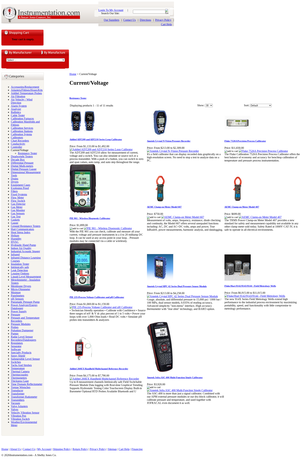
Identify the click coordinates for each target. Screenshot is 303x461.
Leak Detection (19, 270)
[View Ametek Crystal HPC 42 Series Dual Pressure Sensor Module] (182, 296)
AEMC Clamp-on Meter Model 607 (164, 207)
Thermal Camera (20, 371)
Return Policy (80, 449)
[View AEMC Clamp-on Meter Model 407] (260, 217)
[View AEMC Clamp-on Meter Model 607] (182, 217)
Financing (137, 449)
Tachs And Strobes (21, 365)
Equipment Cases (20, 184)
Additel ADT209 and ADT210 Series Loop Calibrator (96, 139)
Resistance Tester (27, 153)
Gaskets (15, 219)
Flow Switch (18, 200)
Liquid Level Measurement (26, 276)
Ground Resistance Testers (25, 226)
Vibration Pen (18, 415)
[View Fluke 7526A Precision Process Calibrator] (263, 151)
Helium (15, 235)
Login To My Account (110, 10)
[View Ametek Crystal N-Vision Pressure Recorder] (173, 151)
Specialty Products (21, 352)
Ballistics (16, 112)
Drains (14, 178)
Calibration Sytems (21, 134)
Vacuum (15, 403)
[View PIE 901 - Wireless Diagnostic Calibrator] (108, 228)
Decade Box (18, 159)
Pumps (14, 333)
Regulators (17, 343)
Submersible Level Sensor (25, 358)
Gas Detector (18, 203)
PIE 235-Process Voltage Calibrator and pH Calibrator (97, 297)
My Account (44, 449)
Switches (16, 362)
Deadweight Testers (22, 156)
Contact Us (129, 19)
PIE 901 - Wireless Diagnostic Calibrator (90, 218)
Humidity (16, 238)
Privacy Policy (163, 19)
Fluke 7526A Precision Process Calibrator (245, 141)
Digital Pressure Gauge (23, 169)
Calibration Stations (22, 131)
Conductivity (18, 143)
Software (16, 349)
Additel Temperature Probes (26, 93)
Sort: (246, 105)
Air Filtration (18, 96)
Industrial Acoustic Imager (25, 251)
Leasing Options (20, 273)
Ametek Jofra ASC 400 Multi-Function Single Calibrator (175, 377)
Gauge (14, 222)
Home (72, 74)
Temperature (18, 368)
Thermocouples (19, 374)
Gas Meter (16, 207)
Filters (14, 191)
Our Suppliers (111, 19)
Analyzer (16, 109)
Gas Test (16, 216)
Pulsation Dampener (22, 330)
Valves (14, 409)
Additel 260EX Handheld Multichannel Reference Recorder (99, 368)
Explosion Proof (20, 188)
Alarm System (19, 105)
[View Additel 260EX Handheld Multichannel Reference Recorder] (104, 378)
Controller (16, 146)
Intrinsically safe (20, 267)
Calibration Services (22, 127)
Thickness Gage (20, 380)
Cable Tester (18, 115)
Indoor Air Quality (21, 248)
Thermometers (19, 377)
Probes (14, 327)
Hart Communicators (22, 229)
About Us (15, 449)
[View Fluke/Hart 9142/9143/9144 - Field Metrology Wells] (254, 295)
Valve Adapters (19, 406)
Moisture (16, 292)
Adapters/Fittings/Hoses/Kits (27, 90)
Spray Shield (18, 355)
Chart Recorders (20, 140)
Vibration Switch (20, 418)
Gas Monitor (18, 210)
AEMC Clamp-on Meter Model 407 (241, 207)
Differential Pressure (22, 162)
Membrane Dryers (21, 286)
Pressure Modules (21, 324)
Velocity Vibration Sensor (25, 412)
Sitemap (112, 449)
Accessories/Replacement (25, 86)
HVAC (15, 241)
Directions (145, 19)
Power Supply (19, 311)
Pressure (15, 314)
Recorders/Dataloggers (23, 339)
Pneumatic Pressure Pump (25, 301)
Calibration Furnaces (22, 118)
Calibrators (17, 137)
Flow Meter (17, 197)
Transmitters (17, 399)
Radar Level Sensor (22, 336)
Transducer (17, 390)
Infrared (15, 254)
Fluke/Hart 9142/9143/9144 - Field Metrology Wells (250, 286)
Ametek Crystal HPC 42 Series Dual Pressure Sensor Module (177, 286)
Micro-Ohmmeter (20, 289)
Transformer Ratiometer (24, 396)
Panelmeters (17, 295)
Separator (16, 346)
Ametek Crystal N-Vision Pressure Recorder (168, 141)
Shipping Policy (62, 449)
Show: (200, 105)
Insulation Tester (20, 263)
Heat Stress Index (20, 232)
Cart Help (166, 24)
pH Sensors (17, 298)
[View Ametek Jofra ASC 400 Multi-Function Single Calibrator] (180, 390)
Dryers (14, 181)
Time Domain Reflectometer (26, 384)
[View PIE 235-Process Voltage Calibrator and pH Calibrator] (101, 307)
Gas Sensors (18, 213)
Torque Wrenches (20, 387)
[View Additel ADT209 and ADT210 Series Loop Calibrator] (101, 149)
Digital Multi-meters (22, 165)
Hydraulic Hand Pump (23, 245)
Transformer (17, 393)
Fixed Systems (19, 194)
